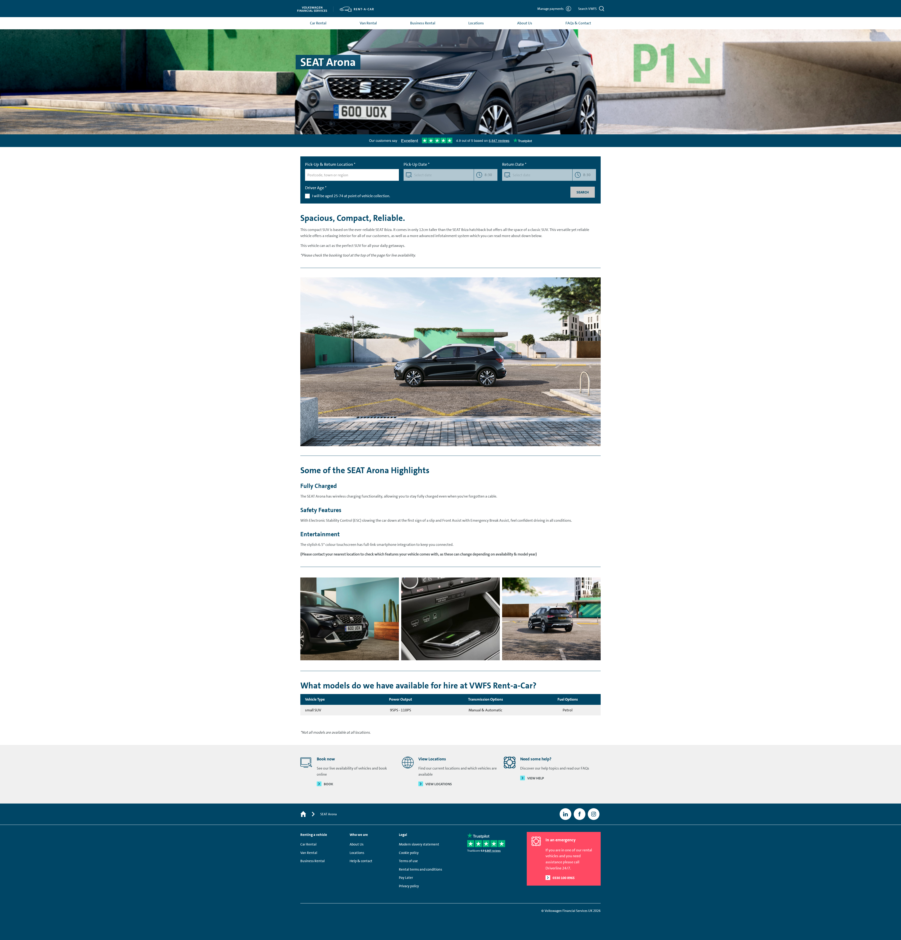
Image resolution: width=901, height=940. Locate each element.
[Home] (303, 814)
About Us (524, 23)
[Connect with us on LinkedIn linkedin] (565, 814)
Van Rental (368, 23)
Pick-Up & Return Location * (330, 164)
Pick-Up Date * (417, 164)
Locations (476, 23)
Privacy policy (409, 886)
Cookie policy (409, 852)
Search (582, 192)
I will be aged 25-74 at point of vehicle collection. (351, 195)
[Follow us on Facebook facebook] (579, 814)
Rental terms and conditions (420, 869)
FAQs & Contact (578, 23)
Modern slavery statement (419, 844)
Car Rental (318, 23)
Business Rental (422, 23)
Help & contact (361, 861)
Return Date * (514, 164)
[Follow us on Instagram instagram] (593, 814)
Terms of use (408, 861)
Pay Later (406, 877)
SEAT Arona (328, 814)
